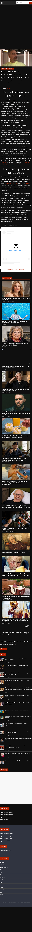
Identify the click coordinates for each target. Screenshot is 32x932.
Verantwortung (23, 84)
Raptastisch (4, 68)
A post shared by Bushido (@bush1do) (16, 269)
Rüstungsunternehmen (6, 84)
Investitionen (18, 82)
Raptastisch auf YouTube (6, 817)
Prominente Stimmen (12, 183)
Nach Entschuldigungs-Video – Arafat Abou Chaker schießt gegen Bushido (16, 643)
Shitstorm (13, 84)
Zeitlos (1, 894)
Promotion (2, 889)
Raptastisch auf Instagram (6, 814)
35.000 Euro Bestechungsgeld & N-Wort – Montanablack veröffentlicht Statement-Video (17, 666)
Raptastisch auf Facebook (6, 812)
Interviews (2, 877)
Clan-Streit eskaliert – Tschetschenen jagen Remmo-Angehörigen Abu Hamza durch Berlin (16, 724)
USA (1, 892)
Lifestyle (2, 879)
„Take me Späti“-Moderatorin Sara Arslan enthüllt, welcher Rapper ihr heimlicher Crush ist (17, 754)
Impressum (3, 853)
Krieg (23, 82)
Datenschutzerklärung (5, 850)
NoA (1, 884)
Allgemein (11, 68)
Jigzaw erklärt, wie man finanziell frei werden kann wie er (17, 710)
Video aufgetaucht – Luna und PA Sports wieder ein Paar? (17, 760)
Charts (1, 869)
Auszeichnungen (4, 867)
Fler (21, 183)
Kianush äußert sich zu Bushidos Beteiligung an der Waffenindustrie (15, 634)
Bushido (24, 80)
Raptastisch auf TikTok (5, 819)
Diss (1, 872)
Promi (1, 887)
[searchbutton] (30, 3)
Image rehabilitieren (11, 82)
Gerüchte (2, 874)
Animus (27, 183)
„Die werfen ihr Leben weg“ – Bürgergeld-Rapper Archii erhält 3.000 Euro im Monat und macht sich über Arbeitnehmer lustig (18, 688)
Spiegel (9, 88)
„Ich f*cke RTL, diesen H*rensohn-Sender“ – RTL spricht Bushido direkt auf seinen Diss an (17, 746)
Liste (1, 882)
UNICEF (18, 84)
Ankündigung (3, 865)
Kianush (3, 162)
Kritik (26, 82)
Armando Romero (16, 80)
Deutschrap (3, 82)
